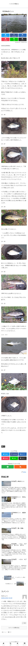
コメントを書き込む (14, 627)
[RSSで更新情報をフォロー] (20, 466)
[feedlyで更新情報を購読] (7, 466)
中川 (4, 446)
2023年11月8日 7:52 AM (6, 598)
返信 (24, 623)
